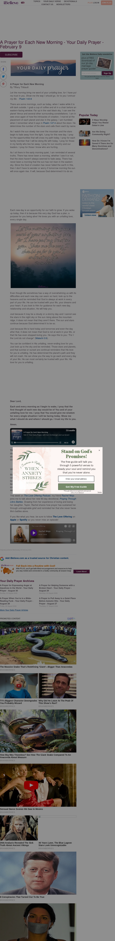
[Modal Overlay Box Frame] (57, 470)
